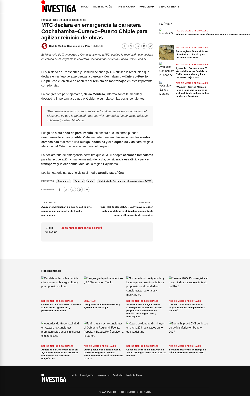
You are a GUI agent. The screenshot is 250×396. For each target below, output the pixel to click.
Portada (46, 19)
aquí (71, 172)
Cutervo (79, 181)
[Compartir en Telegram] (144, 46)
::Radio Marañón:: (111, 172)
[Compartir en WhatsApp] (137, 46)
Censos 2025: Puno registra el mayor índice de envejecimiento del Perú (187, 307)
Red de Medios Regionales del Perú (69, 46)
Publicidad (146, 6)
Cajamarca (63, 181)
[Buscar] (208, 7)
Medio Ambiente (169, 6)
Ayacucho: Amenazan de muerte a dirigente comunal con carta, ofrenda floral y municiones (66, 210)
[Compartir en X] (131, 46)
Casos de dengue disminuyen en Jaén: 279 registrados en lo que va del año (146, 352)
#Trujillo (90, 301)
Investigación (102, 6)
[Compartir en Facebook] (124, 46)
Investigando (126, 6)
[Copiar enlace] (150, 46)
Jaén (90, 181)
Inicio (85, 6)
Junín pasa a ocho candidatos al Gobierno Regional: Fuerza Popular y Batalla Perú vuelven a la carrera (103, 354)
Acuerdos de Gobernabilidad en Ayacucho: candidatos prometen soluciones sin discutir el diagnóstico (60, 354)
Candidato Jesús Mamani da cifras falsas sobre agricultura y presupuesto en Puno (61, 307)
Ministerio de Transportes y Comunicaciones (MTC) (125, 181)
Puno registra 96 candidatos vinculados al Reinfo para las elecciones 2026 (192, 54)
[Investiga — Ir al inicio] (58, 6)
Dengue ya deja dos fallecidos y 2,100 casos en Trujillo (102, 306)
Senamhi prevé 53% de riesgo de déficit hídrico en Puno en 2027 (187, 351)
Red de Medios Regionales (69, 19)
